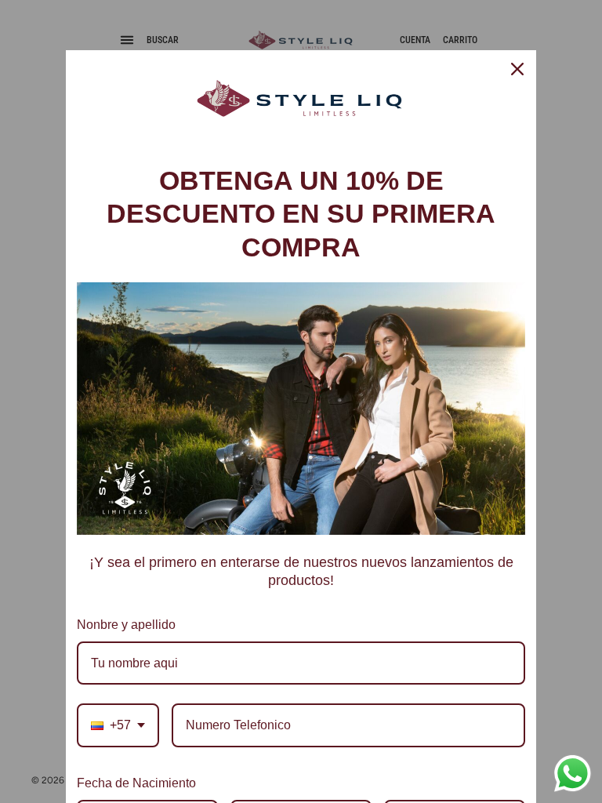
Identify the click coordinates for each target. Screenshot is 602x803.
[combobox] (118, 725)
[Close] (517, 69)
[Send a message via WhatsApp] (572, 773)
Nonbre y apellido (126, 624)
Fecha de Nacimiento (136, 783)
